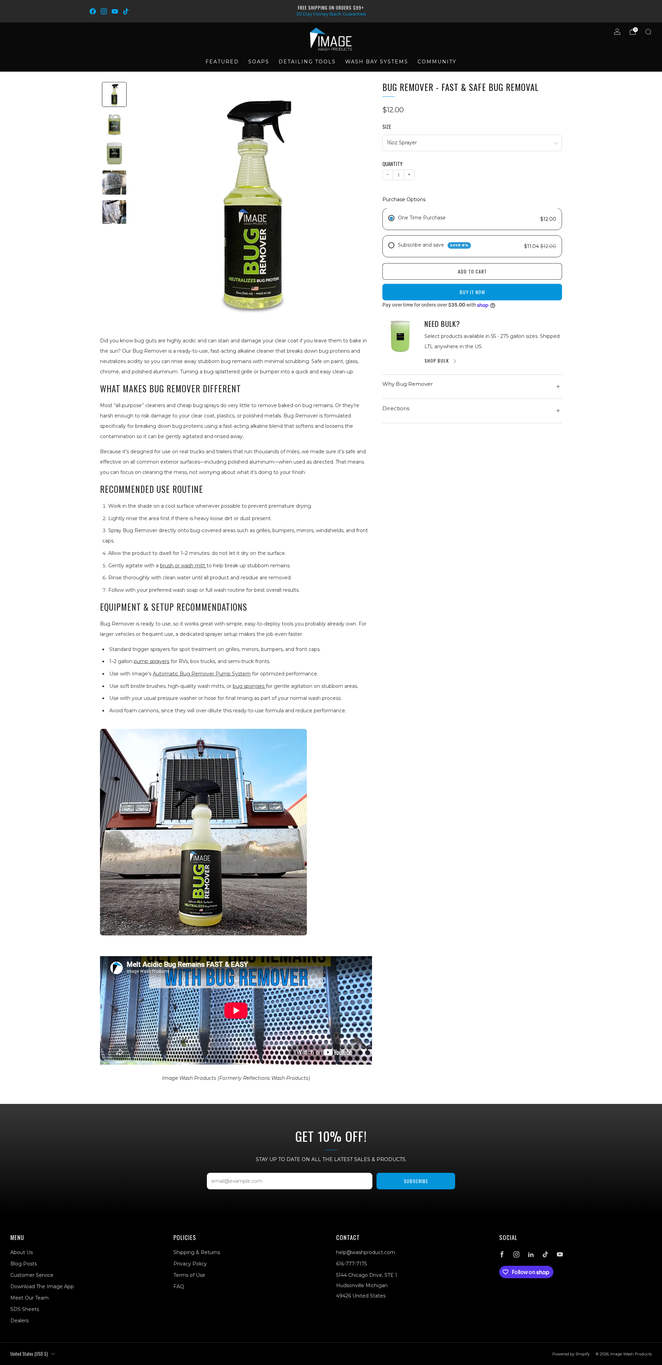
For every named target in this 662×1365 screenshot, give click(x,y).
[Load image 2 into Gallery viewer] (114, 124)
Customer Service (31, 1275)
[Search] (648, 31)
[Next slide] (358, 201)
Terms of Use (189, 1275)
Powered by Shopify (571, 1354)
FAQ (178, 1286)
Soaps (258, 62)
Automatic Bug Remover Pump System (202, 674)
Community (437, 62)
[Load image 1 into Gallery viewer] (114, 94)
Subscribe (416, 1181)
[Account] (617, 31)
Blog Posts (23, 1264)
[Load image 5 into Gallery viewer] (114, 212)
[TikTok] (126, 11)
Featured (222, 62)
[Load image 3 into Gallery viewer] (114, 153)
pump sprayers (151, 661)
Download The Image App (42, 1286)
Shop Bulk (436, 360)
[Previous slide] (147, 201)
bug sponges (249, 686)
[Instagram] (104, 11)
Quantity (392, 164)
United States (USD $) (29, 1354)
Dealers (19, 1320)
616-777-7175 (351, 1264)
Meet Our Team (29, 1298)
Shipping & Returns (196, 1252)
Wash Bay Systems (376, 62)
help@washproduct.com (365, 1252)
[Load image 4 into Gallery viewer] (114, 182)
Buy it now (472, 292)
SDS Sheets (24, 1309)
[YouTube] (115, 11)
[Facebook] (93, 11)
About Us (21, 1252)
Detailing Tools (307, 62)
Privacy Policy (190, 1264)
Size (386, 127)
